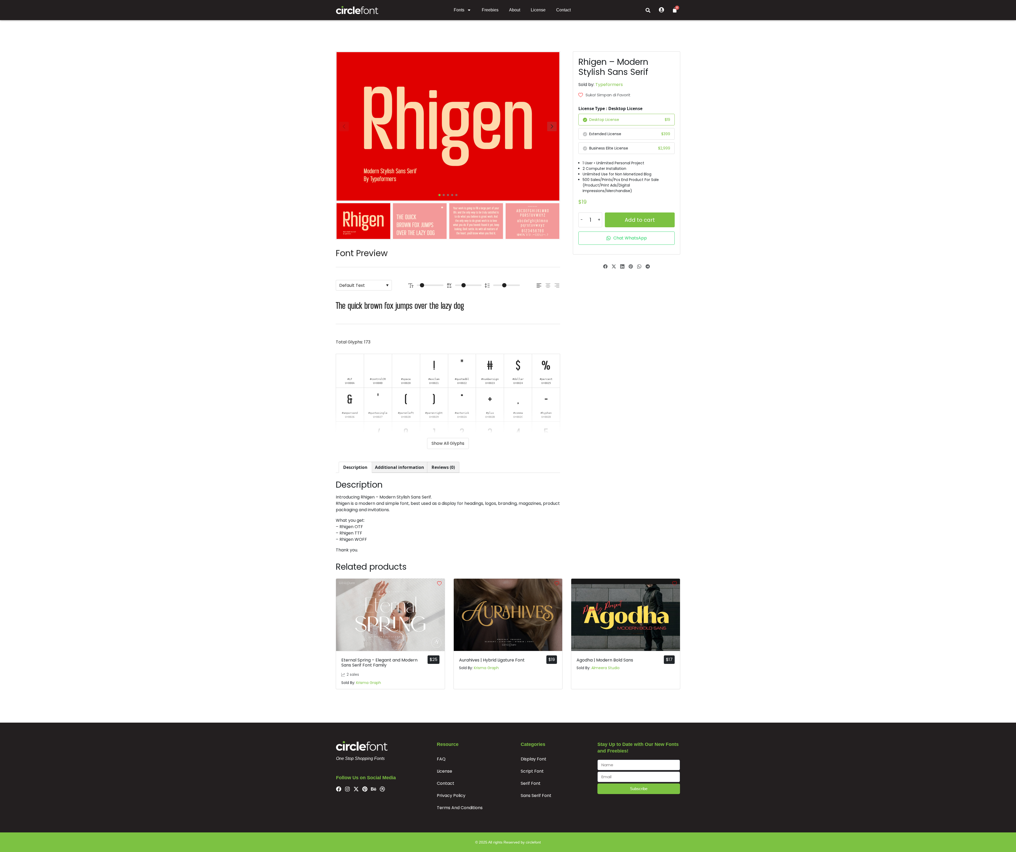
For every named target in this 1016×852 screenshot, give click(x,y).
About (514, 10)
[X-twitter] (356, 789)
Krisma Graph (368, 682)
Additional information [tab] (399, 467)
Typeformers (609, 84)
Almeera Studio (605, 667)
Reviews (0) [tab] (443, 467)
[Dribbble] (382, 789)
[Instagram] (347, 789)
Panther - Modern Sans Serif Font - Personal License (57, 834)
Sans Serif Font (536, 795)
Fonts (459, 10)
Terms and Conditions (460, 808)
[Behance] (373, 789)
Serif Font (531, 783)
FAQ (441, 759)
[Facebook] (338, 789)
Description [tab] (355, 467)
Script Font (532, 771)
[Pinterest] (365, 789)
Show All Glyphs (448, 443)
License (538, 10)
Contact (563, 10)
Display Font (533, 759)
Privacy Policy (451, 795)
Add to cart (640, 220)
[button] (648, 10)
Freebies (490, 10)
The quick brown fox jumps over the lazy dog (400, 306)
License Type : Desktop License (610, 108)
